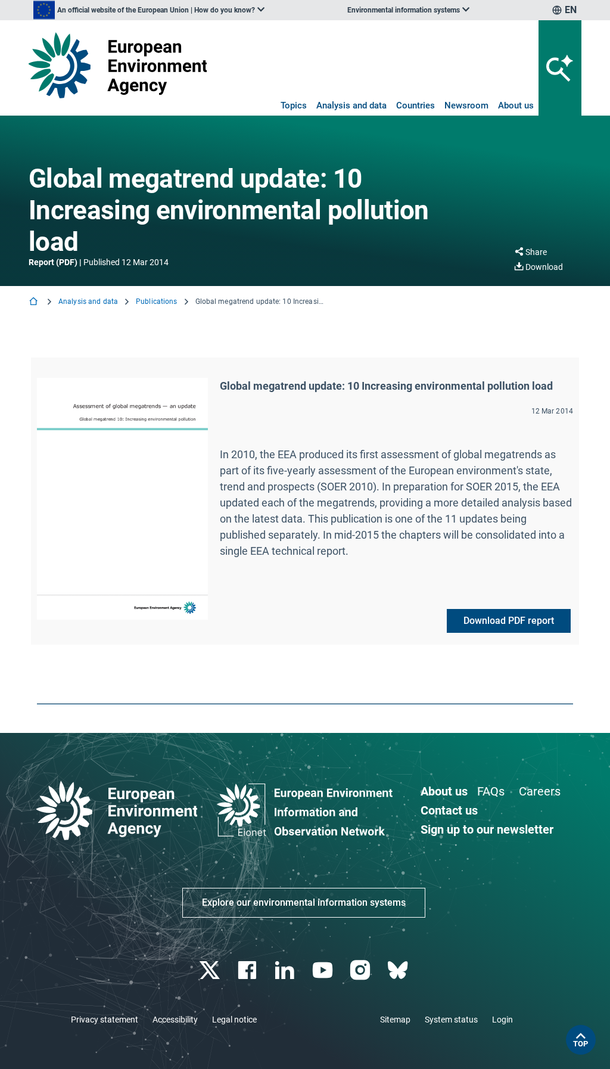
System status (451, 1019)
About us (516, 105)
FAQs (491, 791)
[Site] (118, 65)
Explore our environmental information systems (304, 902)
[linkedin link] (286, 970)
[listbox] (149, 10)
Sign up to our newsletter (487, 829)
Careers (540, 791)
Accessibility (175, 1019)
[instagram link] (361, 970)
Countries (415, 105)
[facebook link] (249, 970)
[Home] (35, 302)
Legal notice (234, 1019)
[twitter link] (210, 970)
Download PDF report (508, 620)
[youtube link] (324, 970)
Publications (156, 301)
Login (502, 1019)
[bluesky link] (399, 970)
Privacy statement (104, 1019)
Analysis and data (351, 105)
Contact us (449, 810)
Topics (294, 105)
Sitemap (395, 1019)
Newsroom (466, 105)
